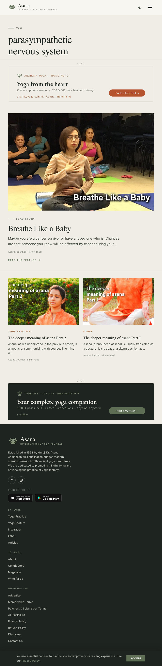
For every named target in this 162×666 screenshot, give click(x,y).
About (12, 559)
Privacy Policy (17, 621)
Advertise (14, 595)
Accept (136, 658)
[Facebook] (12, 480)
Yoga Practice (17, 516)
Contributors (16, 565)
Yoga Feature (16, 523)
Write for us (15, 578)
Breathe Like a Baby (39, 228)
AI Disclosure (16, 614)
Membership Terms (20, 602)
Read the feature (22, 260)
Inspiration (15, 529)
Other (11, 536)
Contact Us (15, 640)
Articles (13, 542)
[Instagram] (21, 480)
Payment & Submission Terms (27, 608)
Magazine (14, 572)
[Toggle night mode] (139, 7)
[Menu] (150, 7)
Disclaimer (14, 634)
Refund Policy (17, 627)
